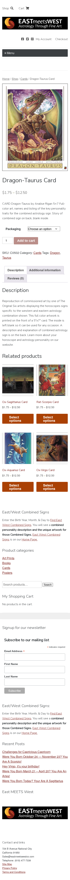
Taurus (6, 257)
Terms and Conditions (13, 872)
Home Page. (30, 539)
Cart (21, 8)
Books (6, 563)
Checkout (61, 39)
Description (15, 270)
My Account (44, 39)
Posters (7, 572)
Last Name (11, 676)
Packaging (13, 229)
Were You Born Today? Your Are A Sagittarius (32, 781)
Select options (15, 419)
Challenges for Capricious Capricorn (26, 752)
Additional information (45, 270)
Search (48, 584)
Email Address (14, 651)
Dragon (55, 253)
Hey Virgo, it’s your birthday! (20, 766)
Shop (5, 8)
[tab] (15, 270)
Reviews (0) (15, 278)
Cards (24, 79)
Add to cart (26, 241)
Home (6, 79)
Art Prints (8, 558)
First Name (11, 663)
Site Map (7, 864)
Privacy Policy (9, 868)
